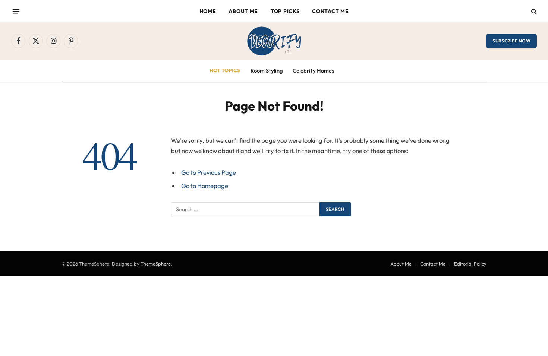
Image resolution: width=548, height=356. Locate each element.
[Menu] (16, 11)
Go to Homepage (204, 186)
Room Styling (267, 70)
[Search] (533, 11)
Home (207, 11)
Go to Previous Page (208, 172)
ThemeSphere (156, 264)
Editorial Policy (470, 264)
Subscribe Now (511, 41)
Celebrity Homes (313, 70)
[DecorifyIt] (274, 41)
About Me (243, 11)
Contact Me (330, 11)
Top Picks (285, 11)
